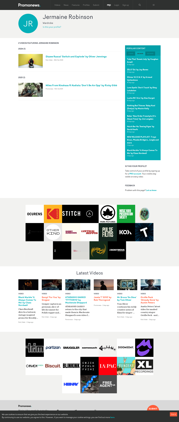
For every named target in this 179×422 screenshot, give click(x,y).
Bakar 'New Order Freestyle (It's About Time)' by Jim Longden (141, 117)
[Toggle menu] (154, 5)
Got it (173, 414)
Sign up (125, 5)
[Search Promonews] (140, 5)
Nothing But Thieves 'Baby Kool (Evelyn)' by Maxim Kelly (141, 107)
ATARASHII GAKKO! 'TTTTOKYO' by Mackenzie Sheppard (76, 300)
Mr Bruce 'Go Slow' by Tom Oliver (126, 298)
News (66, 5)
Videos (57, 5)
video (21, 293)
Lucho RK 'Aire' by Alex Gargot (141, 98)
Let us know (151, 190)
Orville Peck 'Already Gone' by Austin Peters (150, 300)
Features (76, 5)
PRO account (135, 173)
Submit (96, 5)
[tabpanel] (143, 108)
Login (116, 5)
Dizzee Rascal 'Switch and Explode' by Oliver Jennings (76, 56)
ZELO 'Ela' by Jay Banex (137, 69)
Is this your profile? (52, 26)
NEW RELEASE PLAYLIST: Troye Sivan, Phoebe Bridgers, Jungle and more (143, 139)
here (112, 417)
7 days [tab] (130, 54)
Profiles (86, 5)
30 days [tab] (140, 54)
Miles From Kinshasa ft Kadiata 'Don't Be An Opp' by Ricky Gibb (81, 85)
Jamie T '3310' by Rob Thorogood (102, 298)
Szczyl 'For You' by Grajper (51, 298)
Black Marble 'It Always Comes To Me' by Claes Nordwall (142, 152)
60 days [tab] (150, 54)
